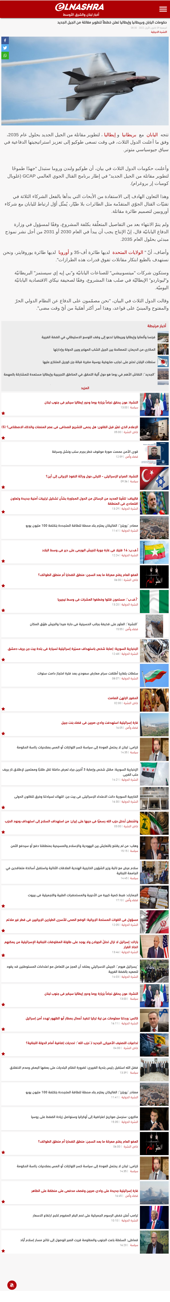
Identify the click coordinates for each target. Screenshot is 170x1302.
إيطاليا (110, 134)
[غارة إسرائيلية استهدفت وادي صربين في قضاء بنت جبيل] (154, 724)
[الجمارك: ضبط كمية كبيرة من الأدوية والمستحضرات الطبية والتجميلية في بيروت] (154, 897)
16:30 (115, 801)
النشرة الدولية (159, 31)
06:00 (117, 579)
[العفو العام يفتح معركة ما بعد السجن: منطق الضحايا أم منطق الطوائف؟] (154, 576)
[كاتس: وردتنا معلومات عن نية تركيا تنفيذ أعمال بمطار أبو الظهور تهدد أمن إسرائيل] (154, 1020)
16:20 (123, 1245)
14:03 (115, 976)
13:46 (115, 952)
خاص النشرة (131, 431)
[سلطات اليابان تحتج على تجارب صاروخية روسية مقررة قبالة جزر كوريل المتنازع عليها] (163, 361)
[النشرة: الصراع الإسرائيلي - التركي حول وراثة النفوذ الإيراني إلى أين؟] (154, 478)
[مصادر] (154, 527)
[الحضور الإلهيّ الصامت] (154, 700)
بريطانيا (129, 134)
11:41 (115, 530)
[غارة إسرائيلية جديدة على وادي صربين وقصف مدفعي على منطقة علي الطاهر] (154, 1192)
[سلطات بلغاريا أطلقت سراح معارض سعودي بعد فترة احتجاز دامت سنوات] (154, 675)
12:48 (115, 653)
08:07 (115, 678)
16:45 (118, 1195)
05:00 (117, 431)
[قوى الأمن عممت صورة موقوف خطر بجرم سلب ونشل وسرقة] (154, 453)
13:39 (123, 1072)
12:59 (119, 456)
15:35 (114, 1121)
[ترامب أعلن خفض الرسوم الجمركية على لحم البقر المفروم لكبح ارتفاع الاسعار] (154, 1217)
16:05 (119, 727)
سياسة (134, 406)
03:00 (117, 826)
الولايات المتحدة (127, 252)
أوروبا (63, 252)
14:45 (124, 878)
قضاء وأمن (131, 456)
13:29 (115, 508)
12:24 (115, 555)
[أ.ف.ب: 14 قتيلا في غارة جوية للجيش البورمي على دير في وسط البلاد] (154, 552)
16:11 (114, 1023)
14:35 (124, 752)
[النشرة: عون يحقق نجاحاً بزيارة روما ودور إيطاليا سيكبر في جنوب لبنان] (154, 404)
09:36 (124, 481)
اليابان (152, 134)
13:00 (124, 407)
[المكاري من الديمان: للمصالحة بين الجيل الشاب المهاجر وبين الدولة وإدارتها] (163, 349)
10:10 (114, 1220)
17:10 (119, 900)
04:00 (116, 1047)
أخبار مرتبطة (156, 325)
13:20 (115, 604)
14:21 (115, 779)
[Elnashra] (79, 7)
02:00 (117, 702)
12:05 (115, 924)
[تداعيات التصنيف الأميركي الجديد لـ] (154, 1045)
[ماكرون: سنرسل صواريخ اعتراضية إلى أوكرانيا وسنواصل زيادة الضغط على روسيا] (154, 1118)
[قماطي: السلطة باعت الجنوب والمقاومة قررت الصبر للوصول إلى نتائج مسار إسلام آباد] (154, 1242)
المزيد (85, 387)
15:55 (119, 629)
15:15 (124, 850)
